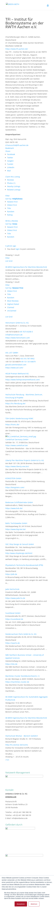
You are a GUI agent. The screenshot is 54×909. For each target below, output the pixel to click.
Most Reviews (13, 301)
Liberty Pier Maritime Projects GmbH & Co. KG (24, 460)
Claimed (10, 307)
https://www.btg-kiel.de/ (15, 529)
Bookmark (9, 148)
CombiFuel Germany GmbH (16, 439)
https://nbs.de (11, 664)
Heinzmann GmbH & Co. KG (17, 323)
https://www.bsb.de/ (14, 508)
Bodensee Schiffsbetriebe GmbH (19, 502)
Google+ (10, 161)
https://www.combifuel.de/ (16, 445)
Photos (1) (11, 183)
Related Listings (13, 189)
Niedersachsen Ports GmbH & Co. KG (20, 634)
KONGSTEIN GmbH (13, 478)
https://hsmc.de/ (12, 424)
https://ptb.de (11, 574)
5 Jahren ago (10, 246)
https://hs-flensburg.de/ (15, 403)
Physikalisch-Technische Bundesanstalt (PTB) (24, 565)
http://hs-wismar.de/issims (16, 745)
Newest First (12, 202)
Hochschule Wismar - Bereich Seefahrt (21, 736)
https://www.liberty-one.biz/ (17, 466)
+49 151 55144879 (28, 361)
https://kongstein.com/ (14, 487)
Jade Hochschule (12, 589)
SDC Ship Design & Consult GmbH (19, 544)
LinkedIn (10, 167)
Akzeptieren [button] (21, 904)
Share (7, 151)
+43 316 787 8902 (27, 358)
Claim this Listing (12, 176)
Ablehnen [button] (34, 904)
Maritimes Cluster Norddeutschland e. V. (22, 676)
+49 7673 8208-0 (26, 331)
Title (9, 208)
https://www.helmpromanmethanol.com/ (22, 379)
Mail (9, 170)
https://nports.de (12, 643)
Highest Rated (13, 304)
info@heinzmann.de (13, 334)
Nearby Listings (13, 186)
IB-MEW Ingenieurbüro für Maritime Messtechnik (26, 267)
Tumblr (10, 164)
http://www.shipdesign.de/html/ (18, 553)
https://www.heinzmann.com (17, 338)
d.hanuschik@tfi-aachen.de (16, 145)
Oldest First (12, 205)
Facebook (11, 154)
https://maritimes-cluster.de (17, 682)
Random (10, 211)
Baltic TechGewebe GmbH (16, 523)
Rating (10, 215)
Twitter (10, 157)
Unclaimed (11, 310)
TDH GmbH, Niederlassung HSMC (19, 418)
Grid (10, 261)
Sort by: (13, 198)
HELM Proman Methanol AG (17, 373)
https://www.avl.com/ (14, 367)
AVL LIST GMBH (11, 352)
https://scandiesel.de (14, 619)
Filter (7, 195)
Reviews (10, 180)
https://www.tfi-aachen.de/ (16, 49)
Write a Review (11, 221)
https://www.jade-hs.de (15, 598)
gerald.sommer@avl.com (15, 364)
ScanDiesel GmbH (12, 613)
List (6, 261)
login (18, 249)
